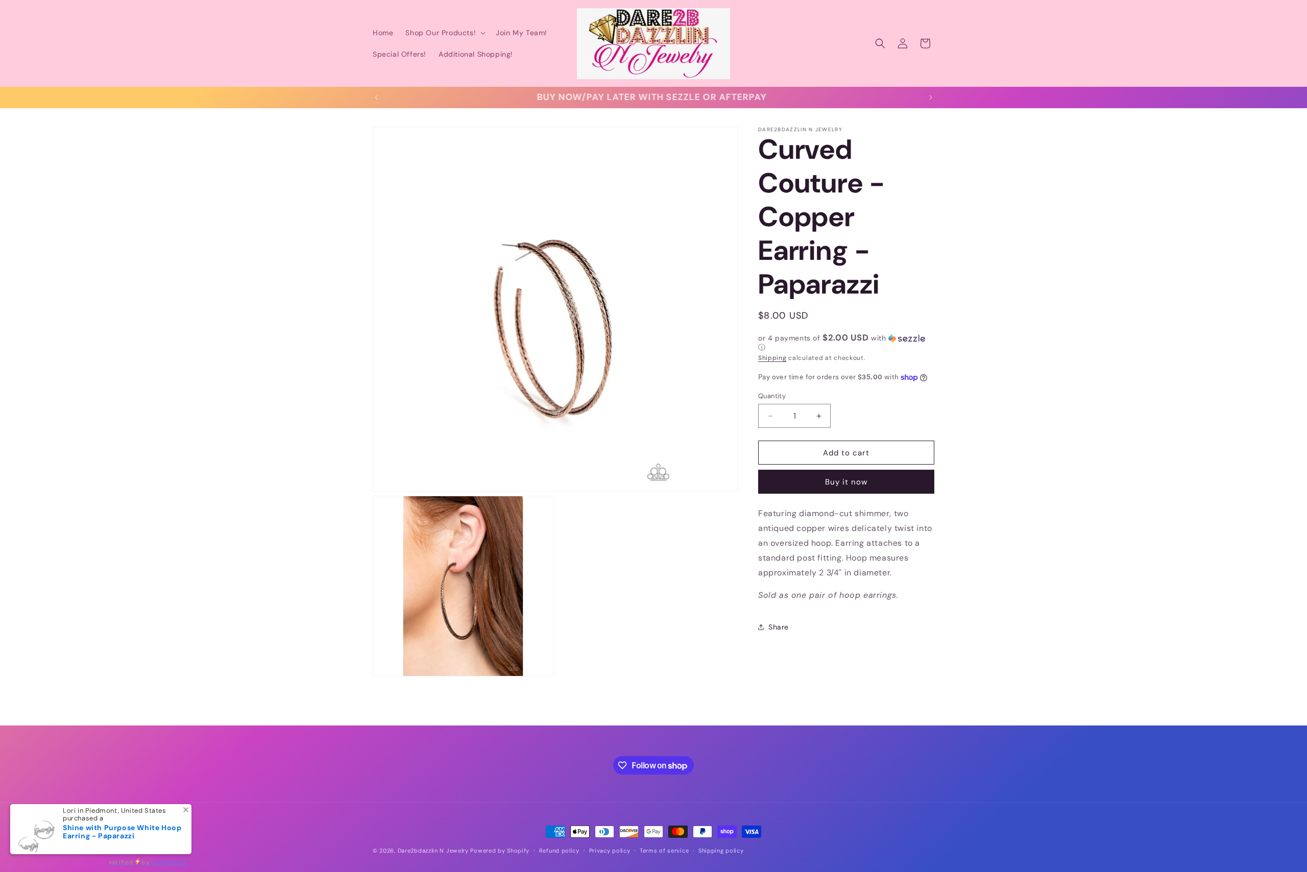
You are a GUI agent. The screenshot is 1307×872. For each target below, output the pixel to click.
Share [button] (778, 627)
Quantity (772, 396)
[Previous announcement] (376, 97)
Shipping (772, 358)
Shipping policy (721, 850)
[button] (444, 32)
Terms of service (664, 850)
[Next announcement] (930, 97)
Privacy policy (610, 850)
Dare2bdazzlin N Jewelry (433, 850)
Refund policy (559, 850)
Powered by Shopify (499, 850)
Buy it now (846, 482)
